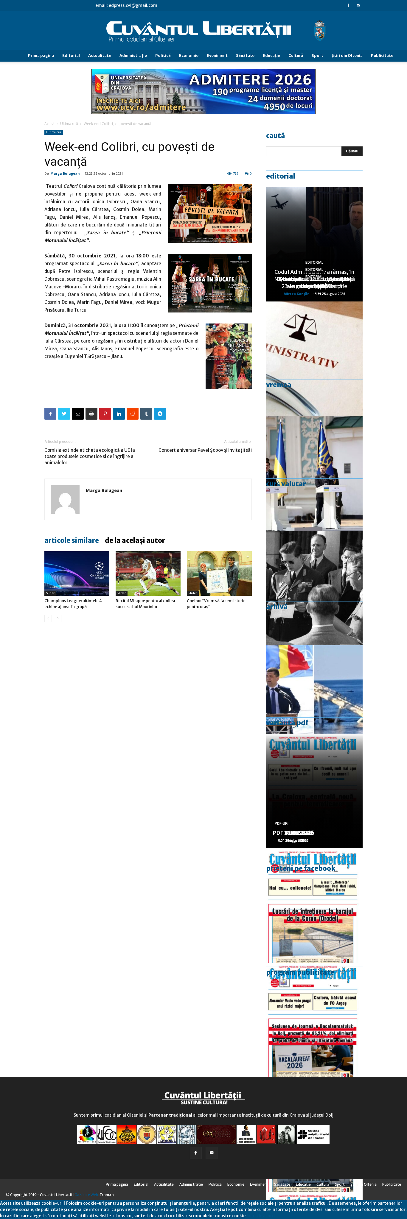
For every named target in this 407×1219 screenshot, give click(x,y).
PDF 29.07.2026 (293, 832)
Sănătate (245, 55)
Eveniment (217, 55)
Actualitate (99, 55)
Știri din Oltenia (347, 55)
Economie (188, 55)
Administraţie (133, 55)
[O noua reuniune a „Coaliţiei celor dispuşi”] (314, 473)
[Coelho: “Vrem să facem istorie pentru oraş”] (219, 573)
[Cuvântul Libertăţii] (203, 31)
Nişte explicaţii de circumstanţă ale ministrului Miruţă (314, 283)
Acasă (49, 123)
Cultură (295, 55)
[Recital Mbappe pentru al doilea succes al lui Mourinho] (148, 573)
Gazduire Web (86, 1195)
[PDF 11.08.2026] (314, 1020)
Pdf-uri (281, 823)
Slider (50, 593)
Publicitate (382, 55)
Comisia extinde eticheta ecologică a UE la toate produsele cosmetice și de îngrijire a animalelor (89, 456)
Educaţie (271, 55)
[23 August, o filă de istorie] (314, 588)
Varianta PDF (287, 722)
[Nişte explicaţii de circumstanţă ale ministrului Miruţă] (314, 702)
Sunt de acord (261, 1215)
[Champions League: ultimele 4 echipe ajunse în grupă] (76, 573)
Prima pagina (41, 55)
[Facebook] (348, 5)
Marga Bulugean (65, 173)
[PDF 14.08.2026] (314, 905)
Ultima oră (69, 123)
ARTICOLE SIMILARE (71, 540)
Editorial (71, 55)
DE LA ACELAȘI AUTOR (135, 540)
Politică (163, 55)
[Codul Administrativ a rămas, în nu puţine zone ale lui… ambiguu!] (314, 358)
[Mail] (358, 5)
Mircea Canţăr (296, 293)
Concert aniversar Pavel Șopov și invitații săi (205, 450)
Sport (317, 55)
